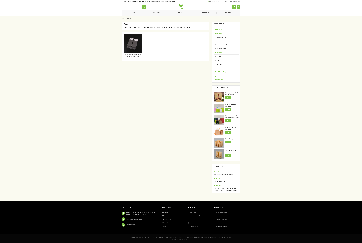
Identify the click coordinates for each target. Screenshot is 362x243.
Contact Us (126, 207)
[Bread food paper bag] (219, 143)
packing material (220, 76)
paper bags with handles (195, 215)
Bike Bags (218, 29)
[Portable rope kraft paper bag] (219, 131)
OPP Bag (219, 64)
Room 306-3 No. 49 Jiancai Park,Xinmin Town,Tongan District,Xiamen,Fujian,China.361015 (140, 213)
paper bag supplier (220, 215)
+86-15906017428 (235, 1)
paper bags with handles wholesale (198, 223)
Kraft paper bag (221, 37)
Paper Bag (218, 33)
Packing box (220, 41)
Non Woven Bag (220, 72)
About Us (227, 13)
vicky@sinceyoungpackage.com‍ (218, 1)
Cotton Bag (219, 79)
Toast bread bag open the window (231, 151)
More (228, 98)
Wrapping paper (221, 48)
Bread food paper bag (231, 139)
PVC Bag (219, 68)
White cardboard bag (223, 45)
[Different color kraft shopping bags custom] (219, 120)
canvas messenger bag (221, 219)
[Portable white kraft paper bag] (219, 108)
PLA (218, 60)
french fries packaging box (222, 212)
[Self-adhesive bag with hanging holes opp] (133, 52)
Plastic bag (218, 52)
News (180, 13)
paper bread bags (220, 223)
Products (156, 13)
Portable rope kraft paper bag (230, 128)
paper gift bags (193, 212)
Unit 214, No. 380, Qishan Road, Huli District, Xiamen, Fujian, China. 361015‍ (225, 189)
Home (133, 13)
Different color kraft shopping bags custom (232, 116)
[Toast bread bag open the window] (219, 154)
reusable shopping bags (221, 226)
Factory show (167, 219)
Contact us (204, 13)
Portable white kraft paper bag (231, 105)
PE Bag (219, 56)
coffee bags (192, 219)
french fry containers (194, 226)
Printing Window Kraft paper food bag (231, 93)
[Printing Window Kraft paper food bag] (219, 97)
